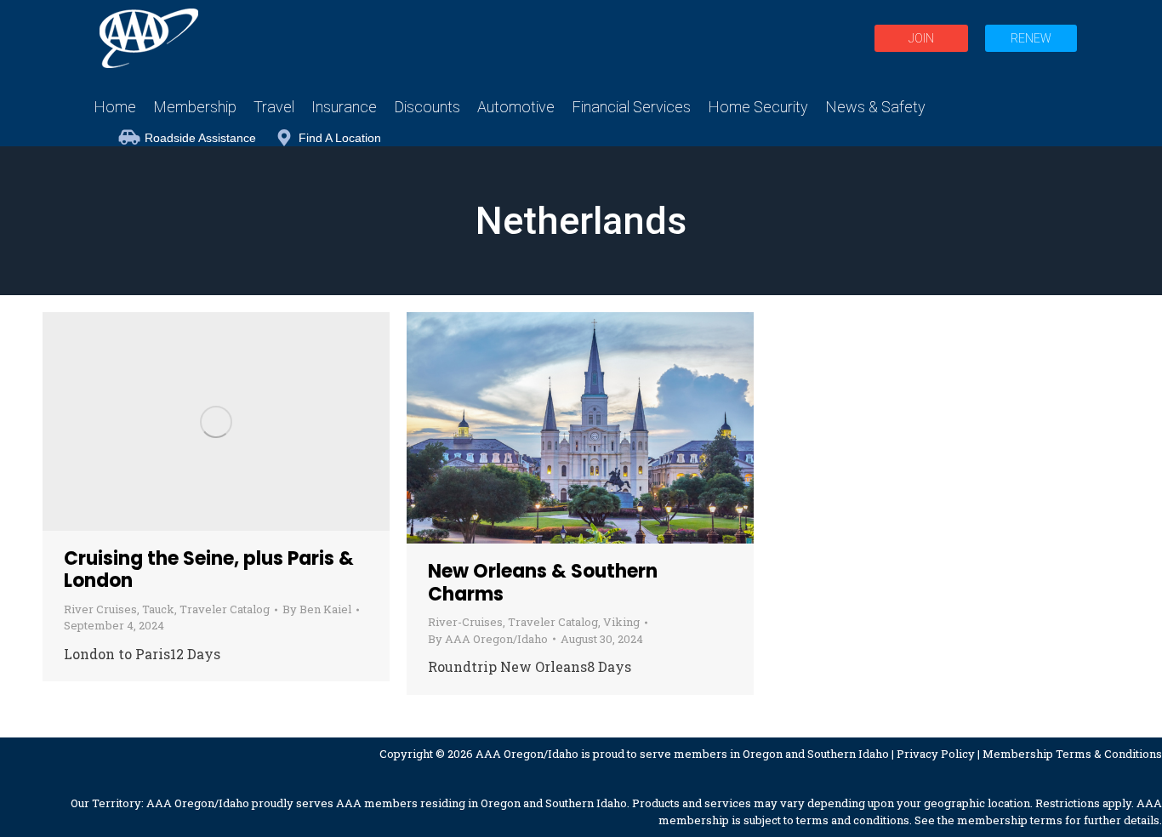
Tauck (158, 609)
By (316, 609)
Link (170, 422)
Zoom (216, 422)
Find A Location (340, 138)
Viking (621, 621)
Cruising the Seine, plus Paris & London (209, 569)
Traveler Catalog (224, 609)
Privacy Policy (936, 753)
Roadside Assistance (200, 138)
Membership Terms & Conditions (1072, 753)
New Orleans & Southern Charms (543, 582)
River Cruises (100, 609)
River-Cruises (465, 621)
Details (262, 422)
